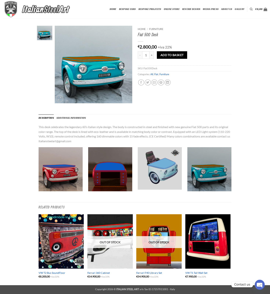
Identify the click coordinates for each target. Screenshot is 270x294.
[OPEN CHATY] (260, 284)
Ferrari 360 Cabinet (98, 272)
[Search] (251, 9)
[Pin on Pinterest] (161, 82)
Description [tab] (46, 117)
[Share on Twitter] (148, 82)
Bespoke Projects (149, 9)
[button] (261, 9)
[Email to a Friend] (154, 82)
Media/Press (211, 9)
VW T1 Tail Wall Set (196, 272)
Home (113, 9)
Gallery (239, 9)
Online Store (172, 9)
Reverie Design (191, 9)
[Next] (230, 249)
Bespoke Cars (127, 9)
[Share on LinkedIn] (168, 82)
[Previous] (39, 249)
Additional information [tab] (71, 117)
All (151, 74)
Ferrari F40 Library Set (149, 272)
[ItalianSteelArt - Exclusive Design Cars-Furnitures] (45, 9)
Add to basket (172, 55)
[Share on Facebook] (141, 82)
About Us (226, 9)
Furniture (156, 29)
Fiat (156, 74)
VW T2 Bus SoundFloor (52, 272)
